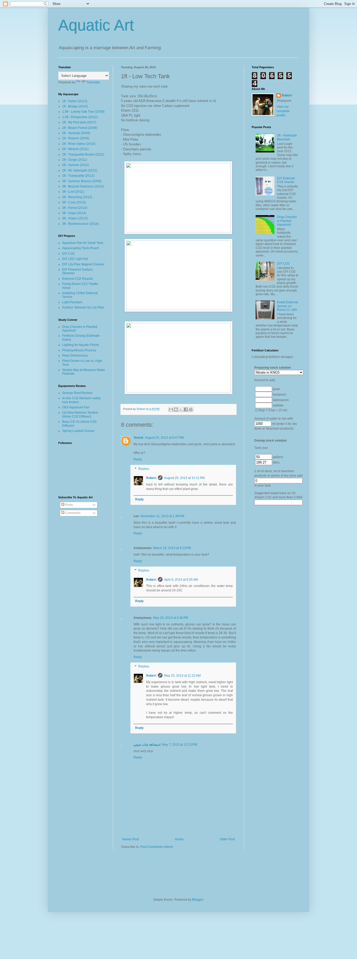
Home (179, 839)
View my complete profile (283, 111)
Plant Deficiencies (75, 355)
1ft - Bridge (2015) (75, 106)
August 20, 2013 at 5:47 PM (164, 437)
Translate (93, 82)
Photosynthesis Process (79, 350)
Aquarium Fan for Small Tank (82, 243)
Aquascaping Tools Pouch (80, 248)
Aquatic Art (96, 25)
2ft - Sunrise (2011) (75, 165)
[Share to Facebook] (185, 409)
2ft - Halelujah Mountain (287, 137)
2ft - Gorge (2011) (74, 160)
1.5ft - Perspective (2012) (80, 117)
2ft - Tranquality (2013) (78, 176)
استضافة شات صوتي (147, 744)
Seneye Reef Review (77, 393)
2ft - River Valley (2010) (78, 144)
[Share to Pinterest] (190, 409)
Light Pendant (72, 302)
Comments (72, 513)
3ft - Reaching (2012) (77, 197)
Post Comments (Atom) (156, 847)
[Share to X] (180, 409)
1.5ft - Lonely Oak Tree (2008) (83, 111)
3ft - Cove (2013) (74, 202)
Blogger (197, 899)
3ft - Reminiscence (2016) (80, 224)
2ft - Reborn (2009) (75, 138)
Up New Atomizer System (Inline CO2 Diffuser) (80, 414)
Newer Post (130, 839)
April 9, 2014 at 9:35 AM (181, 579)
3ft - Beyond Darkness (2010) (83, 186)
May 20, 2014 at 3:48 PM (170, 618)
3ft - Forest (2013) (74, 208)
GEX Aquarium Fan (75, 407)
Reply (138, 459)
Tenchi (138, 437)
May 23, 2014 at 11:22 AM (182, 675)
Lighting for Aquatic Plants (80, 345)
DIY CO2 (68, 253)
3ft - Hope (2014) (74, 213)
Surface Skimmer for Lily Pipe (83, 307)
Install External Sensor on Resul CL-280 (287, 306)
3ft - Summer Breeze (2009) (81, 181)
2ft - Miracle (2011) (75, 149)
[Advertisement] (272, 596)
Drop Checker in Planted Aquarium (287, 220)
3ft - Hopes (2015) (75, 218)
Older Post (227, 839)
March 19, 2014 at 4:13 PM (172, 548)
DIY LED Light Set (75, 259)
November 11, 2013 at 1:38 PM (162, 516)
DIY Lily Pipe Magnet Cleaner (83, 264)
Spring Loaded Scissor (78, 431)
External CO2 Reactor (77, 279)
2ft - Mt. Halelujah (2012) (79, 170)
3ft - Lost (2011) (73, 191)
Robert (151, 478)
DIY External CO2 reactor (286, 180)
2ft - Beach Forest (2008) (79, 128)
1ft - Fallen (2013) (74, 101)
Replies (143, 469)
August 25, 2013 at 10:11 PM (184, 478)
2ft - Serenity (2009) (76, 133)
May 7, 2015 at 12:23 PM (179, 744)
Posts (68, 505)
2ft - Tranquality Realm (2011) (83, 154)
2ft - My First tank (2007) (79, 122)
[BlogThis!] (176, 409)
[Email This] (171, 409)
